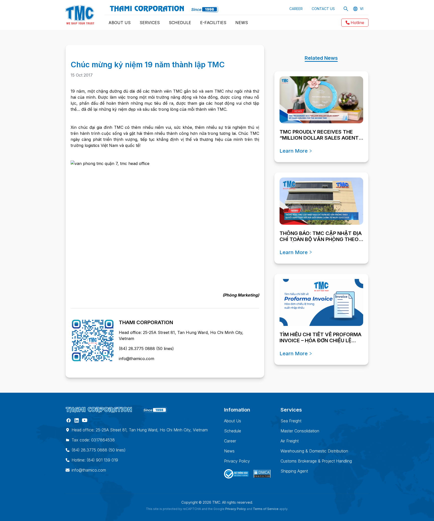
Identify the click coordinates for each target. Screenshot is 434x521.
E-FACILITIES (213, 22)
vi (361, 9)
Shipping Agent (294, 471)
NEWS (241, 22)
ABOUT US (119, 22)
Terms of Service (266, 509)
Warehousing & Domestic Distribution (314, 450)
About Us (232, 420)
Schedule (232, 430)
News (229, 450)
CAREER (296, 9)
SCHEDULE (180, 22)
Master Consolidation (300, 430)
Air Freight (290, 440)
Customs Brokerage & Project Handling (316, 461)
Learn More (294, 151)
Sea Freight (291, 420)
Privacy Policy (237, 461)
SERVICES (150, 22)
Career (230, 440)
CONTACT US (323, 9)
